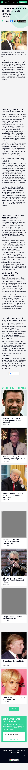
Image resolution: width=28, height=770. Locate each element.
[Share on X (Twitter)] (15, 21)
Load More (14, 709)
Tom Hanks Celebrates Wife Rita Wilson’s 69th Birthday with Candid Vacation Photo (12, 363)
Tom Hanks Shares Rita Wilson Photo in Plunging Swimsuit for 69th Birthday (13, 366)
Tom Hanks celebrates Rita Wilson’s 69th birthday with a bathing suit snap (13, 360)
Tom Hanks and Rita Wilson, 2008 (10, 52)
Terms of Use (14, 752)
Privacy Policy (21, 750)
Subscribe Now (14, 739)
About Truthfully (9, 750)
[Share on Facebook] (11, 21)
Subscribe (23, 2)
